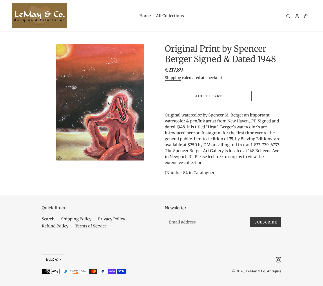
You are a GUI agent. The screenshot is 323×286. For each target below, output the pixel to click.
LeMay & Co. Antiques (263, 271)
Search (48, 218)
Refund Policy (55, 226)
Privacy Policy (111, 218)
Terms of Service (91, 226)
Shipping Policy (76, 218)
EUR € (52, 259)
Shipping (173, 77)
